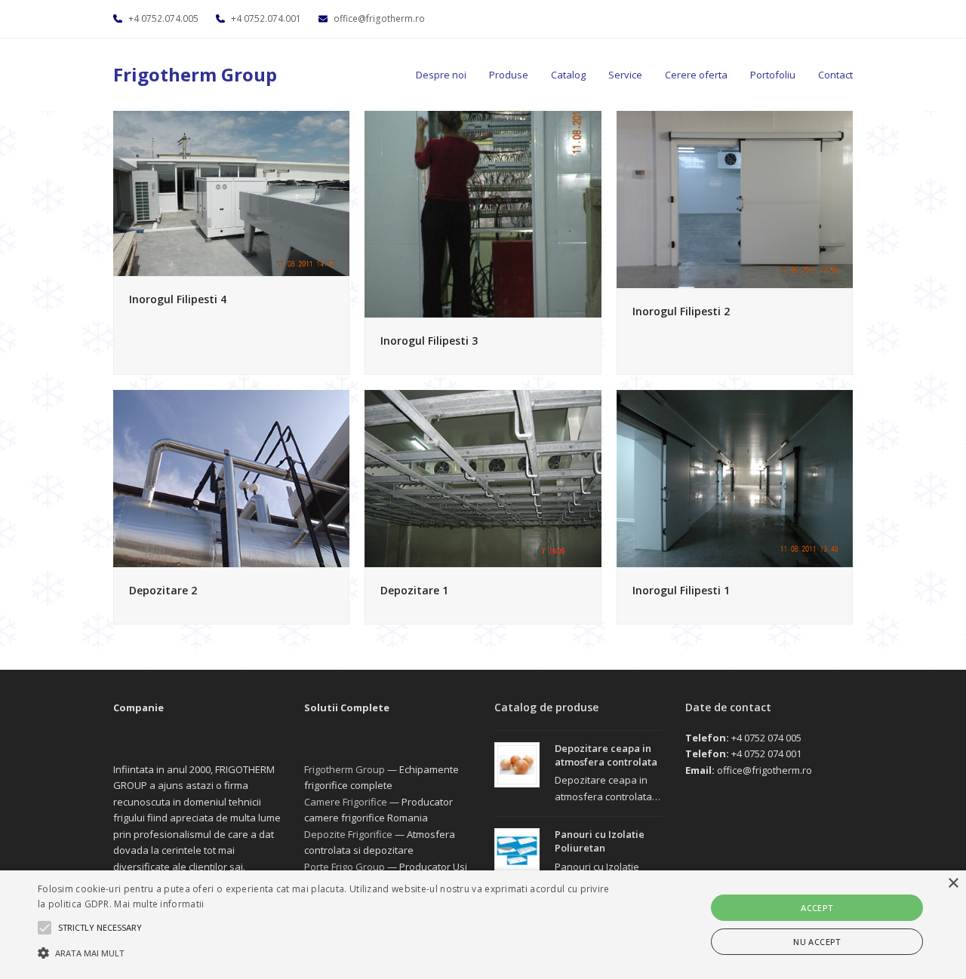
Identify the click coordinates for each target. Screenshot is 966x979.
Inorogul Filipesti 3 (429, 340)
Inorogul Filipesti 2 (681, 311)
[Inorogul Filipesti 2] (735, 198)
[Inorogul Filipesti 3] (483, 212)
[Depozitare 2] (231, 477)
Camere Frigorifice (345, 802)
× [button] (952, 883)
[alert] (483, 924)
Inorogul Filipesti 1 (681, 590)
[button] (327, 952)
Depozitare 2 (163, 590)
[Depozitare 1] (483, 477)
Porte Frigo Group (344, 866)
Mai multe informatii (159, 904)
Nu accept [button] (817, 941)
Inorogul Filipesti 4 (177, 299)
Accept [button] (816, 907)
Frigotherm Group (195, 74)
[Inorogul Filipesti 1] (735, 477)
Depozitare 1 (414, 590)
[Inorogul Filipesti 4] (231, 192)
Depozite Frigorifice (348, 834)
